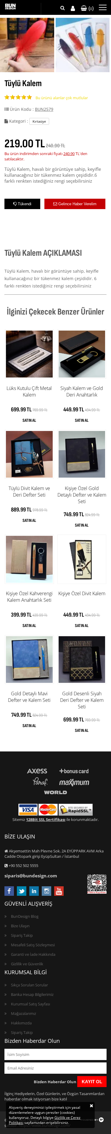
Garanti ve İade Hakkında (33, 954)
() (90, 8)
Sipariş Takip (22, 935)
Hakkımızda (21, 1023)
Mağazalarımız (23, 1013)
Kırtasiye (39, 121)
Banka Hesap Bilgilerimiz (32, 994)
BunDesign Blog (24, 916)
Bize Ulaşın (20, 925)
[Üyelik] (73, 8)
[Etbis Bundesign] (97, 892)
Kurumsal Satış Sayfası (30, 1004)
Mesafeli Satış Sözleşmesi (33, 944)
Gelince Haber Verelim (76, 204)
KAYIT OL (92, 1081)
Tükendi (24, 204)
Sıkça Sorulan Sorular (29, 985)
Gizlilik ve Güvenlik (27, 963)
